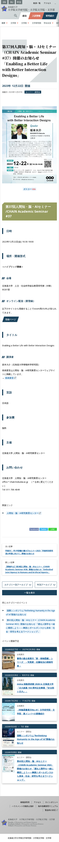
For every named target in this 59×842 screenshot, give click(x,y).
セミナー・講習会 (33, 92)
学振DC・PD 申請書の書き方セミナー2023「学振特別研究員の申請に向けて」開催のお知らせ (29, 552)
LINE (52, 529)
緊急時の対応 (50, 810)
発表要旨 (9, 377)
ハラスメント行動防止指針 (23, 806)
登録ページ (10, 319)
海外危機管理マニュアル (48, 806)
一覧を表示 (29, 592)
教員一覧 (37, 3)
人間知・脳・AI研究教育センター (22, 513)
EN (4, 2)
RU (11, 2)
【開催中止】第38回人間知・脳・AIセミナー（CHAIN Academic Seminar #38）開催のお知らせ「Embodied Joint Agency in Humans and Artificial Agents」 (29, 569)
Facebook (34, 529)
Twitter (44, 529)
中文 (19, 2)
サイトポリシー (51, 802)
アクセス (47, 3)
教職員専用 (24, 802)
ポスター (27, 189)
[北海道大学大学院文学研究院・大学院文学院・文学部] (29, 8)
